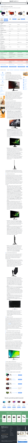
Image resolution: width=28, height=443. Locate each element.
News (10, 431)
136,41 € (24, 407)
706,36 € (6, 20)
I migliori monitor (1, 87)
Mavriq (6, 440)
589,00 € (14, 407)
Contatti (11, 429)
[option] (4, 404)
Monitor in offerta (2, 79)
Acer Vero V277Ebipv (14, 392)
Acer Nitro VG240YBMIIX (14, 379)
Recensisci (7, 15)
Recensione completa (3, 64)
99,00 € (4, 407)
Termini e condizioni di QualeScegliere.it (19, 431)
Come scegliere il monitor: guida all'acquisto (2, 75)
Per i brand (11, 430)
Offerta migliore (4, 66)
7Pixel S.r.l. (2, 430)
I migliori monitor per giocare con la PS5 (2, 91)
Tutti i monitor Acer (2, 83)
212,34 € (9, 407)
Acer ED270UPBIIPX (14, 388)
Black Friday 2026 (12, 435)
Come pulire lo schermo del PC (2, 94)
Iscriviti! (22, 441)
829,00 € (19, 407)
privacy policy (6, 436)
